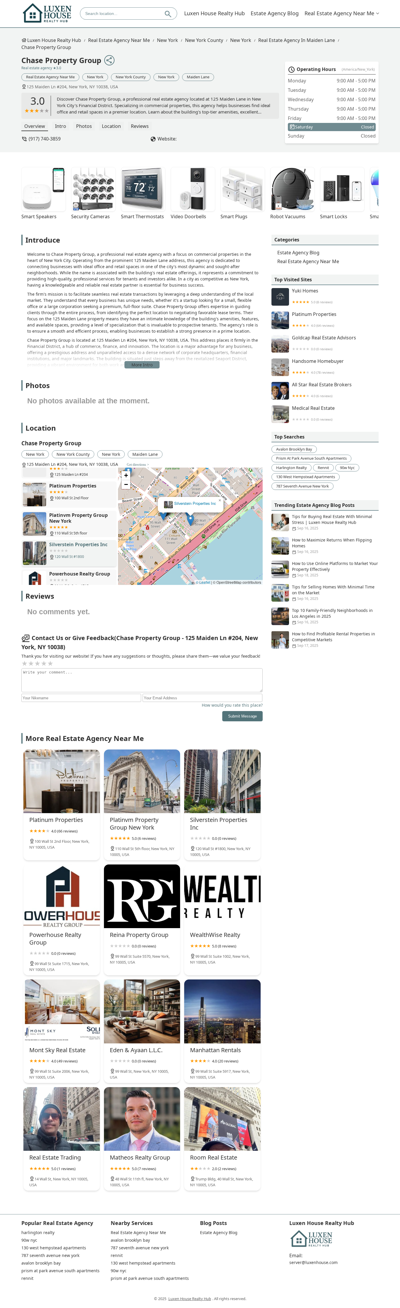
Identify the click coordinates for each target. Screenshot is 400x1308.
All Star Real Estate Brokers (322, 390)
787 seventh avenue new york (302, 486)
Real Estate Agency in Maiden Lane (296, 40)
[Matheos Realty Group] (142, 1119)
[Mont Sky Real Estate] (61, 1011)
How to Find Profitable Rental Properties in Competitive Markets (333, 639)
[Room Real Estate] (222, 1119)
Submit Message (242, 716)
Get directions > (138, 465)
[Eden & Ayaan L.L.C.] (142, 1011)
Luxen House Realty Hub (214, 13)
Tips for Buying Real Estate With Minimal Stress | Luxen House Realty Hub (332, 522)
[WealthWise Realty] (222, 896)
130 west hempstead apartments (305, 476)
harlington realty (291, 467)
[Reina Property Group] (142, 896)
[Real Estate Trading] (61, 1119)
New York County (204, 40)
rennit (323, 467)
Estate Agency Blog (275, 13)
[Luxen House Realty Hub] (47, 13)
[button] (190, 520)
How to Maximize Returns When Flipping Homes (332, 545)
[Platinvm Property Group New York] (142, 781)
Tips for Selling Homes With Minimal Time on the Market (333, 592)
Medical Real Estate (313, 413)
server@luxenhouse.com (313, 1262)
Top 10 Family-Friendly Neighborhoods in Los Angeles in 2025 (332, 616)
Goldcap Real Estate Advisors (324, 343)
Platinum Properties (314, 320)
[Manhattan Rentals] (222, 1011)
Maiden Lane (198, 76)
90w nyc (347, 467)
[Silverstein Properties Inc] (222, 781)
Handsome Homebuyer (318, 366)
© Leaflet (203, 582)
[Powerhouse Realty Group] (61, 896)
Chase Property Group (46, 47)
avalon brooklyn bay (294, 449)
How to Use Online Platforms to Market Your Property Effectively (335, 569)
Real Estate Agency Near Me (339, 13)
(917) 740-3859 (45, 139)
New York (167, 40)
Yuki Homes (312, 296)
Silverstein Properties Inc (195, 503)
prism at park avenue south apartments (311, 458)
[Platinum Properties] (61, 781)
